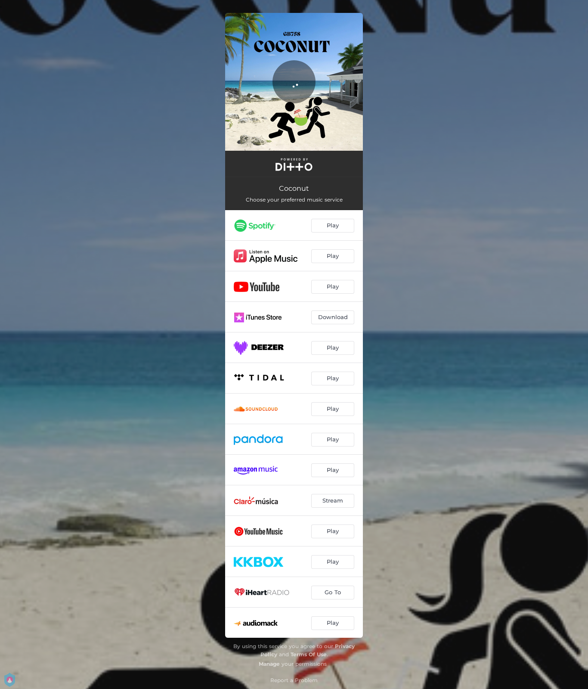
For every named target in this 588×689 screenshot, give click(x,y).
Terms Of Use (309, 654)
